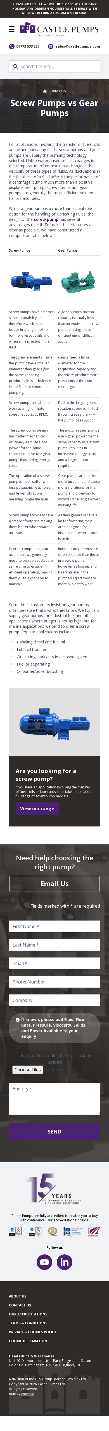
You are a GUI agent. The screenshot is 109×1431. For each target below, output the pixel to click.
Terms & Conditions (28, 1323)
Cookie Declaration (28, 1341)
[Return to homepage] (60, 29)
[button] (12, 29)
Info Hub (59, 91)
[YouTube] (44, 1262)
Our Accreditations (28, 1314)
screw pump (46, 219)
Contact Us (20, 1305)
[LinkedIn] (64, 1262)
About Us (17, 1296)
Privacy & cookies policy (32, 1332)
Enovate (27, 1394)
